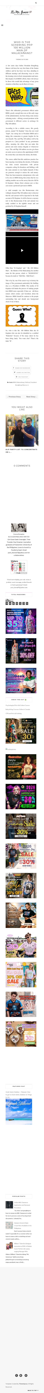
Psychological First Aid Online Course (18, 705)
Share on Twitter (23, 372)
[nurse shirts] (21, 1046)
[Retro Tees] (21, 779)
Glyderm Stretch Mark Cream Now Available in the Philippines (23, 1225)
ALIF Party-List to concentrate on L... (21, 450)
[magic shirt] (21, 663)
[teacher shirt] (21, 987)
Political (27, 382)
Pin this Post (23, 377)
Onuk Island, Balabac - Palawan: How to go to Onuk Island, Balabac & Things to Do (19, 1094)
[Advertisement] (21, 1063)
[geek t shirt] (21, 693)
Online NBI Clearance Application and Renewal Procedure (22, 1205)
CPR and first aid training (13, 713)
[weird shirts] (21, 809)
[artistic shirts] (21, 633)
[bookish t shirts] (21, 838)
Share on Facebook (22, 368)
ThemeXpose (23, 1384)
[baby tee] (21, 957)
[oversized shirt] (21, 743)
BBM (14, 382)
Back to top (32, 1390)
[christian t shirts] (21, 868)
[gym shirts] (21, 927)
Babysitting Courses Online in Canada (18, 709)
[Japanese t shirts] (21, 898)
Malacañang (20, 382)
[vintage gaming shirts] (21, 1016)
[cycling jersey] (11, 749)
